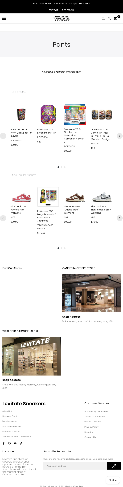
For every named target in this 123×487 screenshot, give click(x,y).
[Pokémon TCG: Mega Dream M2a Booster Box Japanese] (48, 197)
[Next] (120, 136)
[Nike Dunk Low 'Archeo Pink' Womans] (21, 194)
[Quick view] (29, 122)
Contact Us (90, 437)
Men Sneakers (9, 421)
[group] (21, 129)
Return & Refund (92, 421)
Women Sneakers (11, 426)
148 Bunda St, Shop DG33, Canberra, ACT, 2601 (87, 321)
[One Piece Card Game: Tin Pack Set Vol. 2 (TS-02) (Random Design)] (101, 114)
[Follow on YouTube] (15, 443)
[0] (116, 18)
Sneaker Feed (9, 416)
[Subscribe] (114, 466)
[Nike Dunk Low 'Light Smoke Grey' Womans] (101, 194)
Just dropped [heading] (19, 91)
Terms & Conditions (94, 416)
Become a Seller (11, 431)
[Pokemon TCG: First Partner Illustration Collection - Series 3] (75, 114)
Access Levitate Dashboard (16, 436)
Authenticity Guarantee (96, 411)
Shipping (89, 432)
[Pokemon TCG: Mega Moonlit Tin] (48, 114)
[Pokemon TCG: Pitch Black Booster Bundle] (21, 114)
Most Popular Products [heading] (24, 175)
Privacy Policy (91, 426)
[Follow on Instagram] (9, 443)
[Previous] (3, 136)
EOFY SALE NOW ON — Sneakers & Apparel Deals (61, 3)
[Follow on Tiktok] (21, 443)
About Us (7, 410)
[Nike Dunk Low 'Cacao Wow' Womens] (75, 194)
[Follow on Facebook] (3, 443)
